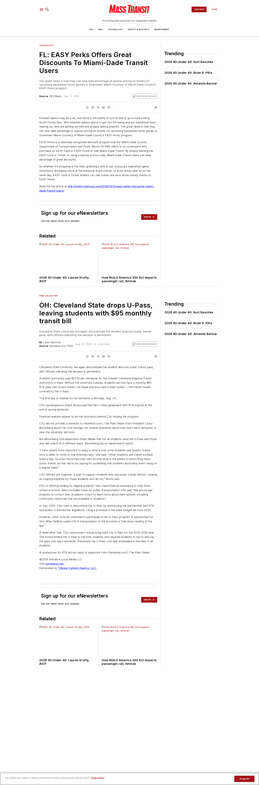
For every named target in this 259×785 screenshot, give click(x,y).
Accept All (244, 779)
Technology (115, 29)
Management (162, 29)
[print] (155, 107)
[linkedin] (92, 107)
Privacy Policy (97, 778)
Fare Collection (48, 296)
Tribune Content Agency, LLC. (77, 568)
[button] (41, 9)
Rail (100, 29)
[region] (129, 779)
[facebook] (87, 107)
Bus (91, 29)
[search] (47, 9)
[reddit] (103, 107)
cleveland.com (54, 563)
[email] (108, 107)
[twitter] (98, 107)
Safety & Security (139, 29)
